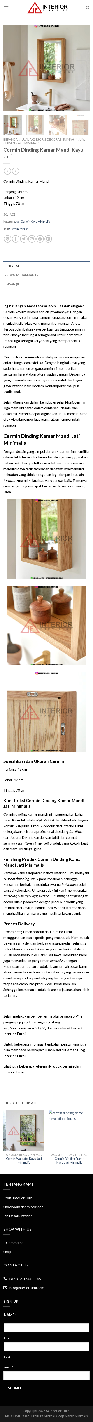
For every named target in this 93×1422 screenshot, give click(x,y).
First (7, 1338)
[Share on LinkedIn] (48, 239)
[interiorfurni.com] (47, 8)
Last (7, 1357)
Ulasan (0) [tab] (11, 284)
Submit (15, 1388)
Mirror (24, 229)
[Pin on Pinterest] (40, 239)
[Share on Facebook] (15, 239)
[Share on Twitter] (24, 239)
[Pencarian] (88, 7)
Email (8, 1367)
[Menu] (6, 7)
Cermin (14, 229)
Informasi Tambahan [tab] (21, 275)
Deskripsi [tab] (11, 266)
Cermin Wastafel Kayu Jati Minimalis (24, 1161)
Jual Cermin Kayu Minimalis (32, 221)
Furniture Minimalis (43, 1416)
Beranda (10, 139)
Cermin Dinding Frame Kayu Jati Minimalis (69, 1161)
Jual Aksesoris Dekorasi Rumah (48, 139)
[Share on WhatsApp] (7, 239)
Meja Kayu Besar (17, 1416)
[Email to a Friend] (32, 239)
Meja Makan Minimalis (73, 1416)
